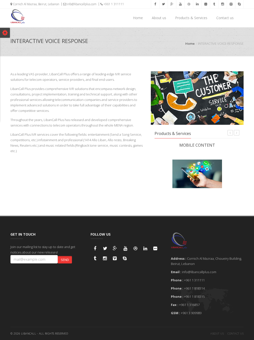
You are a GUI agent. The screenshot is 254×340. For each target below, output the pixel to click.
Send (65, 259)
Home (138, 17)
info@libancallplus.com (81, 4)
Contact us (225, 17)
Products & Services (191, 17)
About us (159, 17)
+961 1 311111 (113, 4)
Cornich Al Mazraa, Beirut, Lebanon (35, 4)
